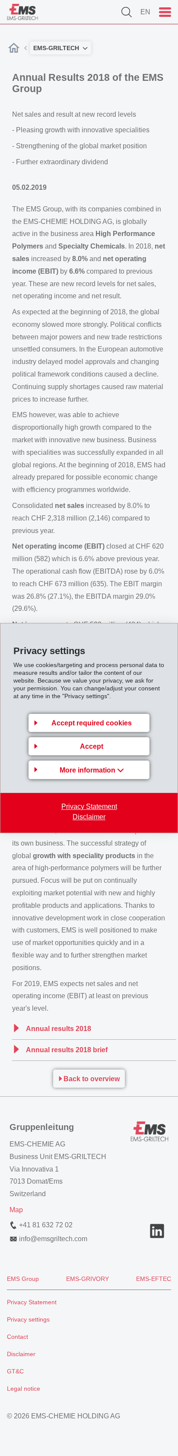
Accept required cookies (91, 723)
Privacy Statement (89, 806)
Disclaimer (89, 817)
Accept (91, 746)
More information (88, 770)
